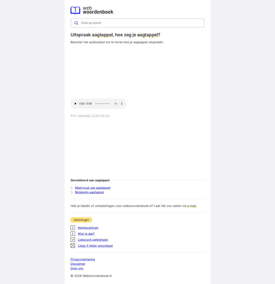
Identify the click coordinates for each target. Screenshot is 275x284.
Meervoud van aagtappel (92, 188)
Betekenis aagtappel (89, 192)
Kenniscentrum (88, 228)
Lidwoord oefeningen (93, 240)
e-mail (191, 206)
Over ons (77, 268)
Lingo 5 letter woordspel (95, 246)
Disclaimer (78, 264)
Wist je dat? (86, 234)
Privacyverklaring (83, 259)
